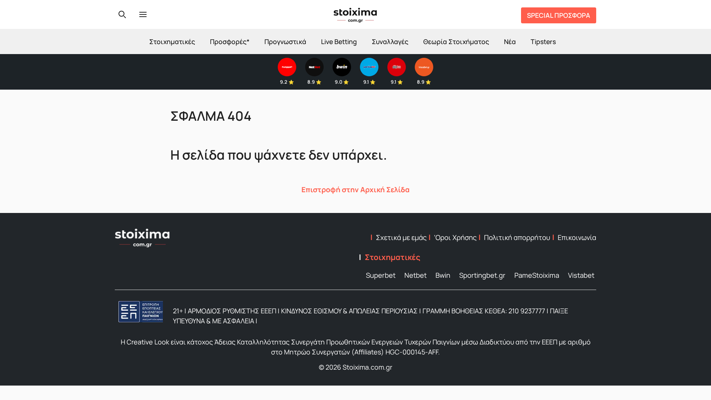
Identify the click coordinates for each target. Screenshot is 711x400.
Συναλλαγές (390, 41)
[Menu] (143, 14)
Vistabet (581, 275)
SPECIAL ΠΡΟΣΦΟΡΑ (558, 15)
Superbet (380, 275)
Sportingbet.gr (482, 275)
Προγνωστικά (285, 41)
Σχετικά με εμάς (401, 237)
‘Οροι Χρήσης (455, 237)
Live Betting (339, 41)
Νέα (510, 41)
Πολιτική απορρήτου (517, 237)
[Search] (122, 14)
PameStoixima (536, 275)
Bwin (442, 275)
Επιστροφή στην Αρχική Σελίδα (355, 189)
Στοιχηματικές (172, 41)
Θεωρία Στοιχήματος (456, 41)
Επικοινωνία (577, 237)
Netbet (415, 275)
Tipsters (543, 41)
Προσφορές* (230, 41)
